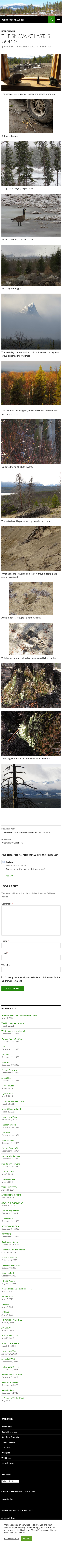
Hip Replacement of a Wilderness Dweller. (20, 1015)
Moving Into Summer (10, 1156)
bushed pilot (7, 1499)
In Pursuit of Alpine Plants (13, 1398)
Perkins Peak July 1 (10, 1070)
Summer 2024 (7, 1140)
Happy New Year (8, 1351)
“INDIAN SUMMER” (10, 1382)
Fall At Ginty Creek (9, 1367)
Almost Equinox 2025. (11, 1109)
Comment (7, 903)
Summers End (7, 1273)
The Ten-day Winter (10, 1210)
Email (4, 953)
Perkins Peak (7, 1296)
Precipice (5, 1452)
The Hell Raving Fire (10, 1265)
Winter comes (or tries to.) (13, 1031)
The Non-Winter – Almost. (13, 1023)
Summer (5, 1062)
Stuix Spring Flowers (10, 1164)
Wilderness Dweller (12, 19)
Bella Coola (6, 1426)
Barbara (9, 862)
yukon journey (7, 1463)
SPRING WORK (8, 1179)
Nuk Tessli (6, 1447)
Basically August (8, 1390)
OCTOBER (6, 1234)
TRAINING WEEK (9, 1187)
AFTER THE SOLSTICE (11, 1195)
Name (5, 940)
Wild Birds (6, 1458)
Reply (10, 876)
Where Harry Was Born (12, 841)
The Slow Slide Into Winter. (13, 1249)
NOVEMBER (7, 1218)
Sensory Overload (9, 1257)
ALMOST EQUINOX (10, 1343)
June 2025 (6, 1078)
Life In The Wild (8, 31)
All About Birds (8, 1518)
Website (5, 965)
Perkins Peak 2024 (9, 1148)
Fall (3, 1046)
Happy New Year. (9, 1117)
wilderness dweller (28, 47)
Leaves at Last (7, 1085)
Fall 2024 (5, 1132)
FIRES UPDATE (8, 1281)
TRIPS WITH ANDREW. (11, 1320)
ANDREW (6, 1327)
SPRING (5, 1312)
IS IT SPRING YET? (9, 1335)
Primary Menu (58, 19)
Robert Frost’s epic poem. (12, 1101)
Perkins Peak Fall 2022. (11, 1374)
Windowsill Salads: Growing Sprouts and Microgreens (25, 831)
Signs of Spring (8, 1093)
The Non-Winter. (8, 1124)
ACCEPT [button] (26, 1538)
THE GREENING (8, 1171)
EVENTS (5, 1304)
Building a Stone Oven (11, 1437)
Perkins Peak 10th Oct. (11, 1039)
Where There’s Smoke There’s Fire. (16, 1288)
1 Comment (47, 47)
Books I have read (9, 1432)
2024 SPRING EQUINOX (12, 1203)
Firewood (5, 1054)
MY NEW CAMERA (10, 1226)
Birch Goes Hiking (9, 1242)
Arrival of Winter (9, 1359)
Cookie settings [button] (11, 1538)
